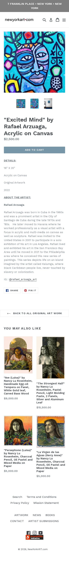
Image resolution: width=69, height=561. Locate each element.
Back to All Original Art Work (37, 313)
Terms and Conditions (41, 497)
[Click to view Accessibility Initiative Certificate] (34, 538)
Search (17, 497)
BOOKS (50, 515)
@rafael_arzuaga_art (23, 279)
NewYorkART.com (38, 549)
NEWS (37, 515)
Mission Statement (46, 503)
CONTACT (17, 521)
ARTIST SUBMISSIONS (43, 521)
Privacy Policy (19, 503)
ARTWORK (21, 515)
